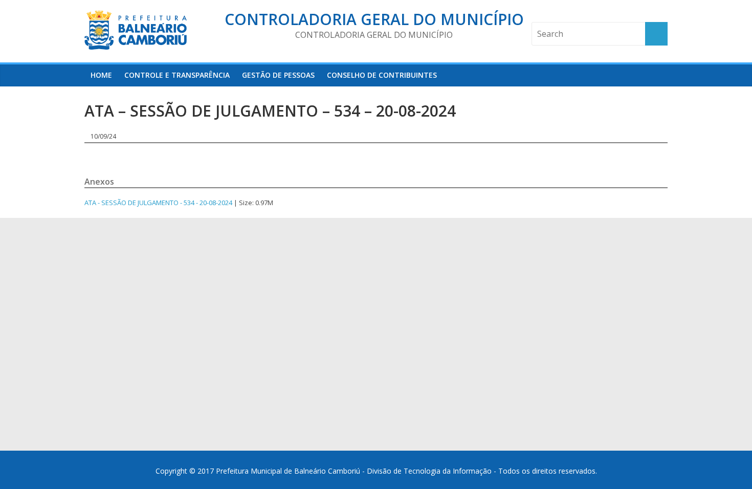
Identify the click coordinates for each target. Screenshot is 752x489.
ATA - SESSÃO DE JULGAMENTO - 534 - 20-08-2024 (158, 202)
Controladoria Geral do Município (374, 19)
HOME (101, 75)
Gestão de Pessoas (278, 75)
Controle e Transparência (177, 75)
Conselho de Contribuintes (382, 75)
